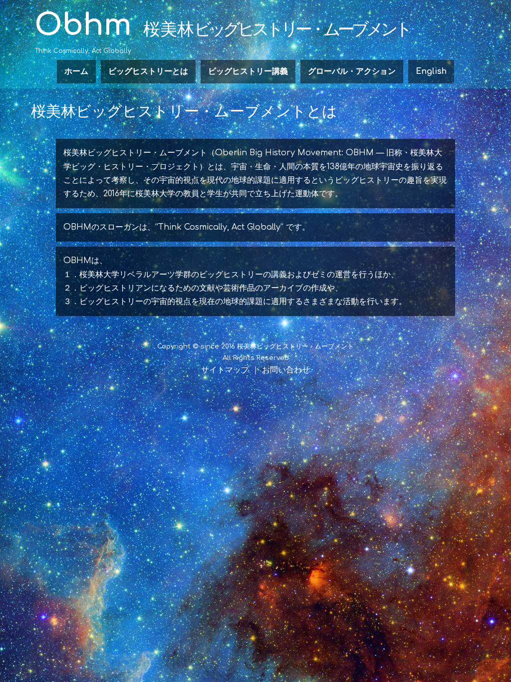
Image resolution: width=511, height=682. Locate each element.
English (431, 71)
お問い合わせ (286, 369)
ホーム (76, 71)
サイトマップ (225, 369)
